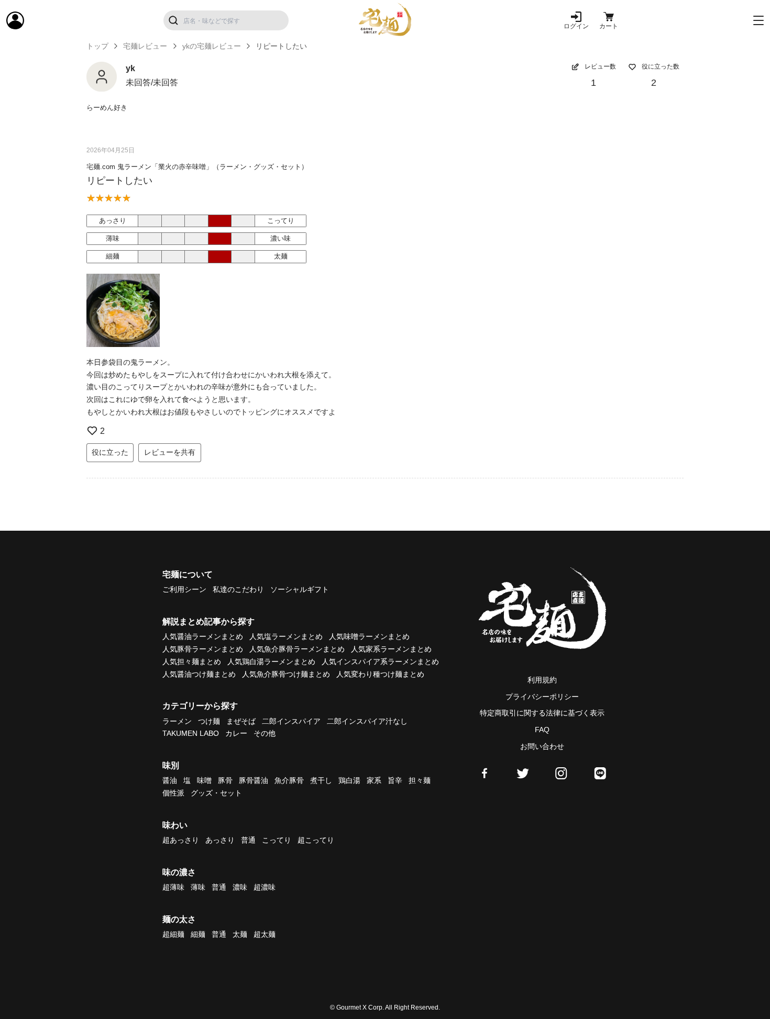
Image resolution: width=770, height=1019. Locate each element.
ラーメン (177, 721)
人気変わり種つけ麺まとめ (380, 674)
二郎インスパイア (291, 721)
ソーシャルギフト (299, 589)
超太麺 (265, 934)
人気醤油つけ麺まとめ (199, 674)
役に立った (110, 452)
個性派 (173, 793)
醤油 (169, 780)
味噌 (204, 780)
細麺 (198, 934)
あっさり (220, 840)
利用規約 (542, 680)
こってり (276, 840)
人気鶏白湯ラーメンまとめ (271, 661)
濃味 (240, 887)
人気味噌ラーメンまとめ (369, 636)
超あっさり (180, 840)
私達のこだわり (238, 589)
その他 (265, 733)
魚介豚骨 (289, 780)
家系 (374, 780)
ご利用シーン (184, 589)
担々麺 (420, 780)
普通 (248, 840)
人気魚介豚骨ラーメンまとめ (297, 649)
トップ (97, 46)
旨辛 (395, 780)
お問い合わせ (542, 746)
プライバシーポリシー (542, 696)
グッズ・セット (216, 793)
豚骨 (225, 780)
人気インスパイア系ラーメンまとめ (380, 661)
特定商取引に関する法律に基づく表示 (542, 713)
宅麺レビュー (145, 46)
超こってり (316, 840)
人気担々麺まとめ (191, 661)
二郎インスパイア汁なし (367, 721)
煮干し (321, 780)
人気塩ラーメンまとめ (286, 636)
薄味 (198, 887)
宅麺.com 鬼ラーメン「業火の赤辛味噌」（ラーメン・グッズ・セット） (197, 167)
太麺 (240, 934)
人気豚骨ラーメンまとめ (202, 649)
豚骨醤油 (253, 780)
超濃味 (265, 887)
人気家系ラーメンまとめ (391, 649)
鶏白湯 (349, 780)
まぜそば (241, 721)
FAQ (542, 729)
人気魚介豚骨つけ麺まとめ (286, 674)
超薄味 (173, 887)
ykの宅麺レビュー (211, 46)
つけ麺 (209, 721)
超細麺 (173, 934)
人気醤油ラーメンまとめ (202, 636)
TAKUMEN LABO (190, 733)
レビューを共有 (169, 452)
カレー (236, 733)
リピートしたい (119, 180)
